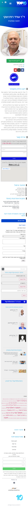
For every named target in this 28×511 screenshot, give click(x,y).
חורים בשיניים (4, 408)
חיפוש (24, 295)
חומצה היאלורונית (13, 407)
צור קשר (14, 444)
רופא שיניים (14, 418)
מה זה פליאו (3, 410)
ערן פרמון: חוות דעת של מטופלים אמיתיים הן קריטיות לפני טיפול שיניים (10, 354)
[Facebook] (22, 70)
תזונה (6, 418)
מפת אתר (14, 446)
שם (24, 246)
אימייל (23, 251)
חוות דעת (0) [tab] (21, 220)
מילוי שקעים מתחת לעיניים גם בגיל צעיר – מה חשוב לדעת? (11, 202)
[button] (10, 3)
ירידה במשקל (11, 410)
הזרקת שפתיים (21, 403)
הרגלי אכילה (13, 405)
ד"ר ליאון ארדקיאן (13, 323)
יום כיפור (17, 410)
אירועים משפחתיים (12, 399)
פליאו (21, 418)
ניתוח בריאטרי (21, 415)
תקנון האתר (14, 441)
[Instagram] (19, 70)
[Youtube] (15, 70)
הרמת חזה (3, 405)
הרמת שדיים (25, 408)
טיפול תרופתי (23, 410)
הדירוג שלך (22, 234)
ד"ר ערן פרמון (14, 310)
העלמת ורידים (6, 403)
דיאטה (19, 401)
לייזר (6, 410)
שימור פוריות (10, 418)
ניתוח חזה (14, 415)
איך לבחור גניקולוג (24, 399)
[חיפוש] (3, 269)
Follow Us (14, 479)
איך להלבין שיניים (18, 399)
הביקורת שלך (22, 238)
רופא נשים (18, 418)
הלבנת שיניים (13, 403)
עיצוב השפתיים (24, 418)
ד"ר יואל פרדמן (13, 335)
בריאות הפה (7, 399)
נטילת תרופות (10, 413)
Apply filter (23, 279)
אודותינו (14, 449)
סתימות (4, 415)
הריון (7, 405)
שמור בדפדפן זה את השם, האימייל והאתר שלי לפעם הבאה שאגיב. (14, 258)
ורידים (22, 408)
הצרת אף (18, 405)
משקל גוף (18, 413)
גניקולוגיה (24, 401)
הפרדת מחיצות (22, 405)
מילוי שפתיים (25, 413)
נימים (5, 413)
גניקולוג (4, 399)
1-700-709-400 (6, 143)
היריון (18, 403)
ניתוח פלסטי (9, 415)
